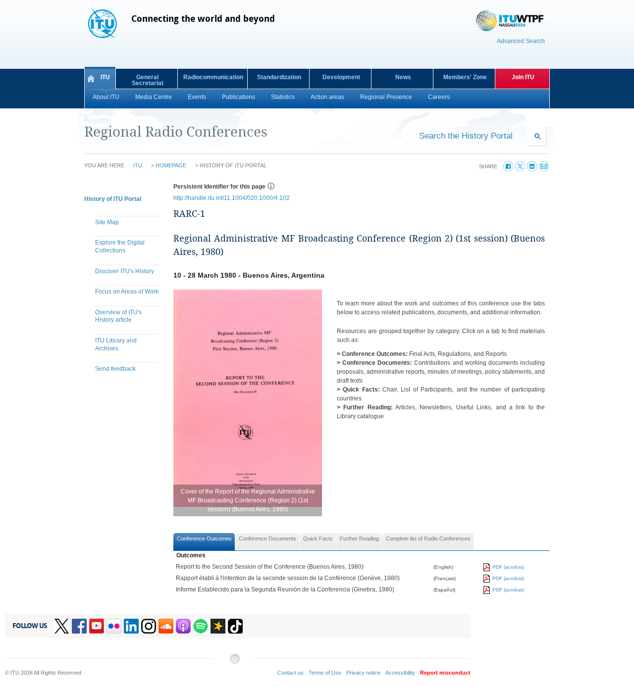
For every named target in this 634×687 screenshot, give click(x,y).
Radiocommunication (213, 77)
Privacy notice (363, 673)
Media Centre (153, 97)
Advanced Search (521, 41)
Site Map (107, 222)
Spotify (200, 626)
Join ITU (523, 77)
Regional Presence (386, 97)
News (403, 77)
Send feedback (115, 368)
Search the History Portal (466, 136)
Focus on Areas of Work (126, 291)
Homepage (171, 165)
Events (197, 97)
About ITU (106, 97)
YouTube (96, 626)
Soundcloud (165, 626)
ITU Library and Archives (116, 344)
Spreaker (218, 626)
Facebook (79, 626)
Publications (238, 97)
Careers (439, 97)
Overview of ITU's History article (118, 316)
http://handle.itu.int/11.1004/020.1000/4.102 (231, 198)
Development (341, 77)
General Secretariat (147, 80)
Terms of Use (325, 673)
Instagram (148, 626)
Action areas (327, 97)
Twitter (61, 626)
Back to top (234, 662)
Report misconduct (445, 673)
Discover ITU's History (124, 271)
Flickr (113, 626)
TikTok (235, 626)
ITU (105, 77)
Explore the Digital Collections (120, 246)
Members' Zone (465, 77)
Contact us (290, 673)
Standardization (279, 77)
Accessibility (400, 673)
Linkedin (131, 626)
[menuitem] (124, 223)
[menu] (124, 297)
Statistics (283, 97)
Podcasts (183, 626)
